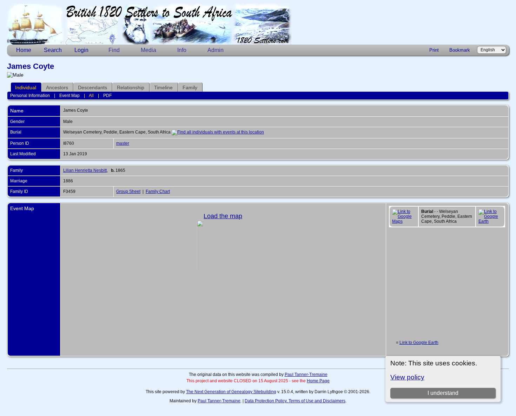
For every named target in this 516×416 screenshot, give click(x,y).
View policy (407, 377)
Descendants (92, 87)
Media (148, 50)
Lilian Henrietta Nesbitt (85, 170)
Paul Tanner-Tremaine (306, 374)
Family (190, 87)
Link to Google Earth (418, 342)
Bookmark (459, 50)
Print (434, 50)
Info (181, 50)
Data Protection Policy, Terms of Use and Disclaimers (295, 400)
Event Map (69, 95)
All (91, 95)
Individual (25, 87)
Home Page (318, 380)
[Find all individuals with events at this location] (218, 132)
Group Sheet (128, 191)
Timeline (163, 87)
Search (53, 50)
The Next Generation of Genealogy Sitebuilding (231, 391)
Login (81, 50)
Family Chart (158, 191)
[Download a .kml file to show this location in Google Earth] (490, 221)
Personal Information (30, 95)
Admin (215, 50)
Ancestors (57, 87)
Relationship (130, 87)
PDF (107, 95)
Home (23, 50)
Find (114, 50)
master (122, 143)
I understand (443, 393)
